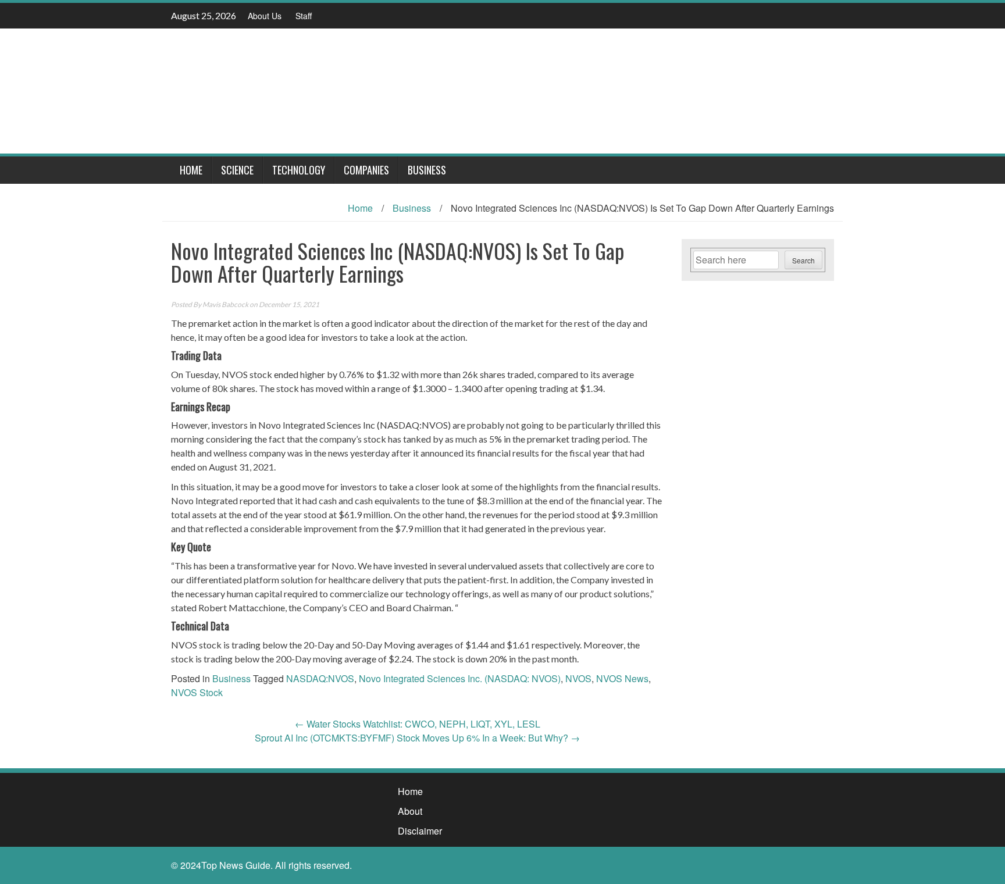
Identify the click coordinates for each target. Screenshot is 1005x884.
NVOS (578, 678)
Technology (298, 169)
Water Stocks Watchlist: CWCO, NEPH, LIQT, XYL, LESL (417, 723)
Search (803, 260)
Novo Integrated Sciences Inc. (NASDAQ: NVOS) (460, 678)
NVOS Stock (197, 692)
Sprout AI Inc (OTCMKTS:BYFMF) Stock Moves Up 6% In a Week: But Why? (417, 737)
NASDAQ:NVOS (320, 678)
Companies (366, 169)
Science (237, 169)
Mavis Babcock (225, 304)
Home (191, 169)
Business (427, 169)
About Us (264, 16)
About (410, 811)
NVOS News (622, 678)
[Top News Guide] (498, 90)
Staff (303, 16)
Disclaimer (420, 830)
